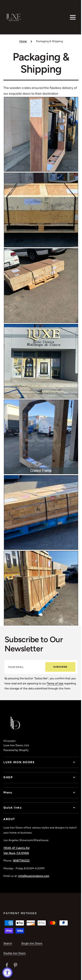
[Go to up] (72, 974)
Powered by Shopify (15, 750)
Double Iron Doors (14, 958)
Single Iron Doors (31, 948)
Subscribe (60, 666)
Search (7, 948)
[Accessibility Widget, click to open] (7, 972)
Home (23, 41)
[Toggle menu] (72, 17)
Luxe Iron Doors (13, 745)
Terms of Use (55, 683)
